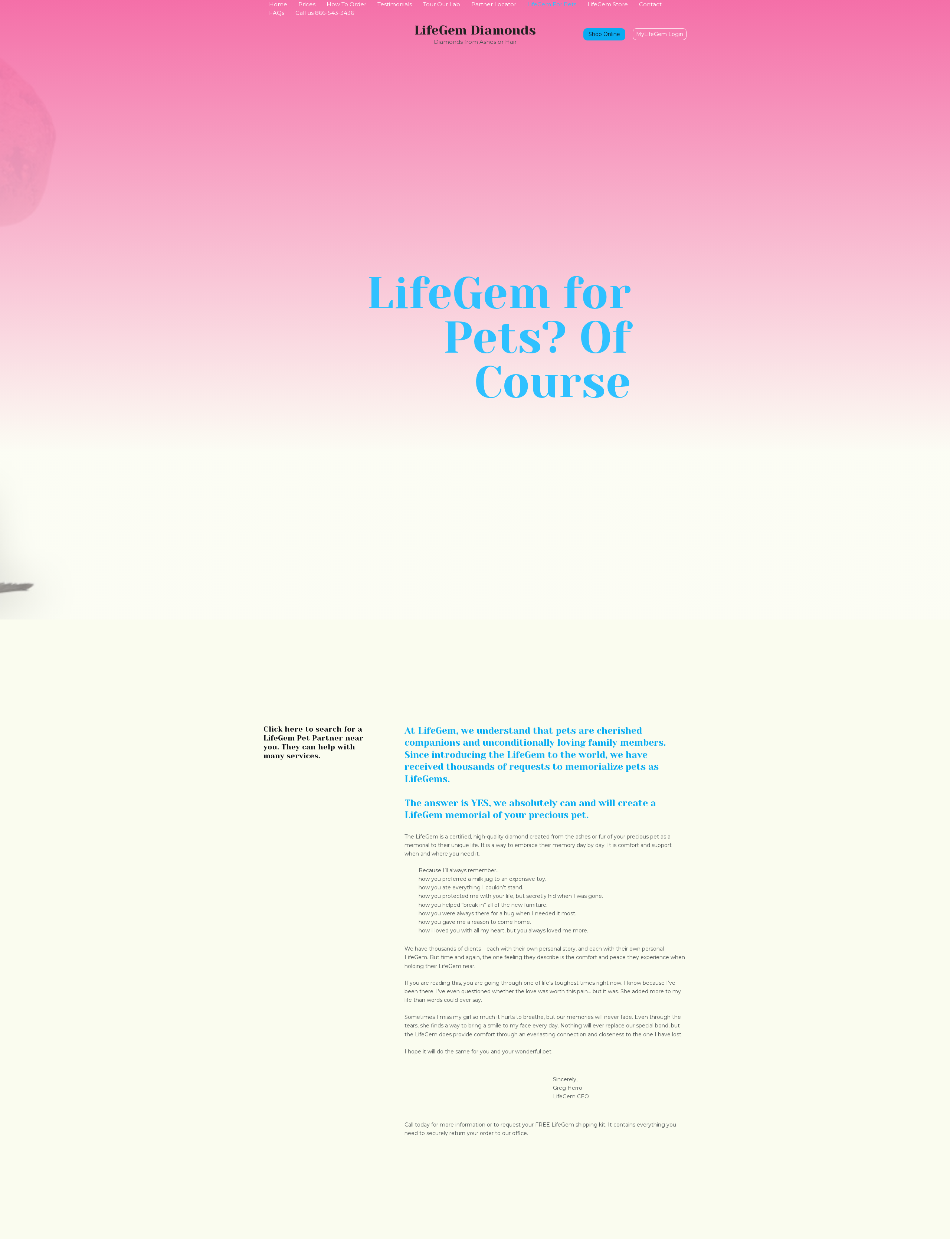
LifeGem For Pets (551, 4)
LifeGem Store (607, 4)
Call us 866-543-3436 (324, 12)
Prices (306, 4)
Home (278, 4)
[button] (660, 34)
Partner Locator (493, 4)
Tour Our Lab (441, 4)
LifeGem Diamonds (475, 30)
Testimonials (394, 4)
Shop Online (604, 34)
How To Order (346, 4)
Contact (650, 4)
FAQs (276, 12)
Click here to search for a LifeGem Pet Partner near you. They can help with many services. (313, 742)
